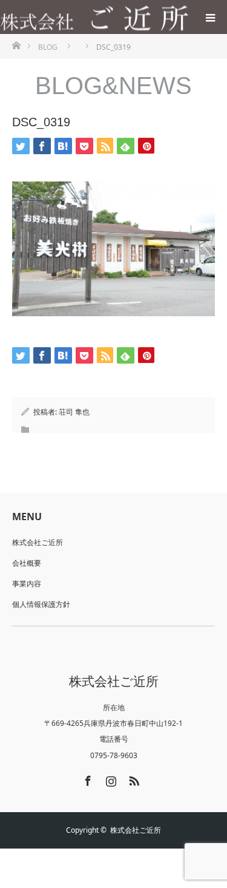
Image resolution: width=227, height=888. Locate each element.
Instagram (109, 779)
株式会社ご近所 (37, 542)
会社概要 (26, 563)
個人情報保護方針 (41, 604)
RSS (132, 779)
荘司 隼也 (74, 412)
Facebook (86, 779)
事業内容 (26, 583)
